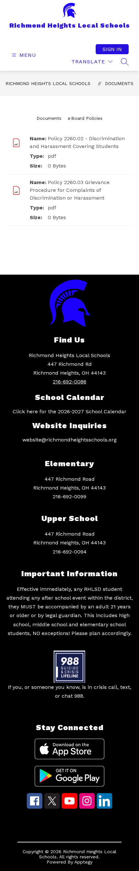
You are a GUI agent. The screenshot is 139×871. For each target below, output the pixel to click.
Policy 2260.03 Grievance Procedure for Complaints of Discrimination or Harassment (70, 190)
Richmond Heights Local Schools (48, 83)
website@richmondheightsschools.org (69, 440)
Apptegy (83, 862)
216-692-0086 (69, 382)
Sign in (112, 49)
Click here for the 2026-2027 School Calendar (69, 411)
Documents (119, 83)
